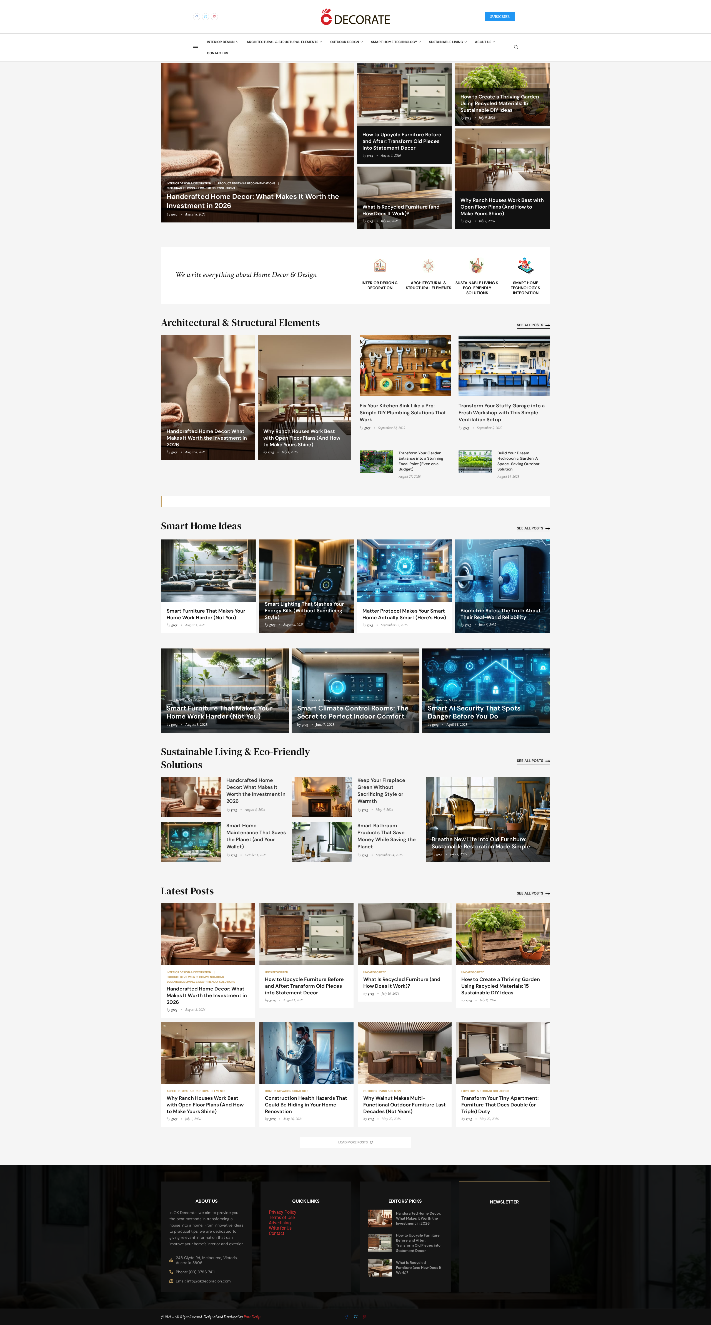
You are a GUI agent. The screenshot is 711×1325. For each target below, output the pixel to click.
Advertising (280, 1222)
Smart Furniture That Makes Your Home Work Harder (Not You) (206, 614)
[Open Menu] (195, 47)
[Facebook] (196, 16)
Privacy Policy (282, 1212)
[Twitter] (205, 16)
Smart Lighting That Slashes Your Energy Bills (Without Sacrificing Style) (304, 611)
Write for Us (280, 1228)
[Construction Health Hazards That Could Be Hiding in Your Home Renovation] (306, 1074)
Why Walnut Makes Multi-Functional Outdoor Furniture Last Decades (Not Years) (404, 1105)
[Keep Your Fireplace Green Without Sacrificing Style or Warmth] (322, 797)
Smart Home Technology (394, 42)
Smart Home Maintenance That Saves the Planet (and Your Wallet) (256, 836)
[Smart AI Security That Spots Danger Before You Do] (486, 690)
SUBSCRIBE (500, 16)
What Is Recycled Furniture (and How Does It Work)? (401, 210)
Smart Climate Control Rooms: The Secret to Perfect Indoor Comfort (353, 712)
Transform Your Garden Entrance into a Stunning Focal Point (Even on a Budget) (421, 461)
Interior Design (221, 42)
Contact (276, 1233)
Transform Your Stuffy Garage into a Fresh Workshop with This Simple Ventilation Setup (502, 412)
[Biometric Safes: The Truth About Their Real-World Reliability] (502, 586)
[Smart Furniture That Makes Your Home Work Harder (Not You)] (208, 586)
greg (174, 214)
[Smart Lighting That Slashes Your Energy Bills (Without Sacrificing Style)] (306, 586)
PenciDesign (252, 1317)
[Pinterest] (214, 16)
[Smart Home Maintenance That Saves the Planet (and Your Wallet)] (191, 842)
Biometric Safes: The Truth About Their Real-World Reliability (500, 614)
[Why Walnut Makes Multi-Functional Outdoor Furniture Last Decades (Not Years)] (405, 1074)
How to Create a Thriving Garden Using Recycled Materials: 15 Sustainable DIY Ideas (499, 103)
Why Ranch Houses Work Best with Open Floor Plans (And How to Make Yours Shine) (502, 207)
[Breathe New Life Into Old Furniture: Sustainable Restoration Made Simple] (488, 819)
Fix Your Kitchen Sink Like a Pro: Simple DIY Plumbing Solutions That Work (403, 412)
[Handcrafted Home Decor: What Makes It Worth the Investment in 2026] (257, 142)
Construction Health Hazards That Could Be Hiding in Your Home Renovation (306, 1105)
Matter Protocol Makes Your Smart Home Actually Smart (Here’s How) (404, 614)
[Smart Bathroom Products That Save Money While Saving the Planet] (322, 842)
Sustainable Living (446, 42)
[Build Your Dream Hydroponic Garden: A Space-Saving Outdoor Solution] (475, 461)
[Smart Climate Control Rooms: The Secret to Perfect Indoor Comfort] (355, 690)
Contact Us (217, 53)
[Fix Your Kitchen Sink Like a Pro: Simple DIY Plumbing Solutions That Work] (405, 365)
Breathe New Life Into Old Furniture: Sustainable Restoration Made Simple (481, 843)
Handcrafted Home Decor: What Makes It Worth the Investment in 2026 (207, 438)
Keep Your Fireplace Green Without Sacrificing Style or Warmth (381, 791)
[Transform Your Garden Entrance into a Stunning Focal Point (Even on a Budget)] (376, 461)
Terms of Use (282, 1217)
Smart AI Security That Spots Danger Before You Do (474, 712)
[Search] (516, 47)
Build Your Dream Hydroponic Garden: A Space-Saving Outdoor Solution (518, 461)
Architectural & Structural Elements (282, 42)
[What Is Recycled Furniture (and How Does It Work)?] (405, 952)
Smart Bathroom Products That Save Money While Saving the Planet (386, 836)
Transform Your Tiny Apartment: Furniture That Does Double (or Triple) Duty (500, 1105)
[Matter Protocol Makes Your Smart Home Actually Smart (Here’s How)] (404, 586)
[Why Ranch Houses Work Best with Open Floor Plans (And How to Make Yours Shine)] (502, 178)
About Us (483, 42)
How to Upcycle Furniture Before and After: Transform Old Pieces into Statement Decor (401, 141)
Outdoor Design (344, 42)
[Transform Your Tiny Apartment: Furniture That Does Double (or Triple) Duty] (503, 1074)
